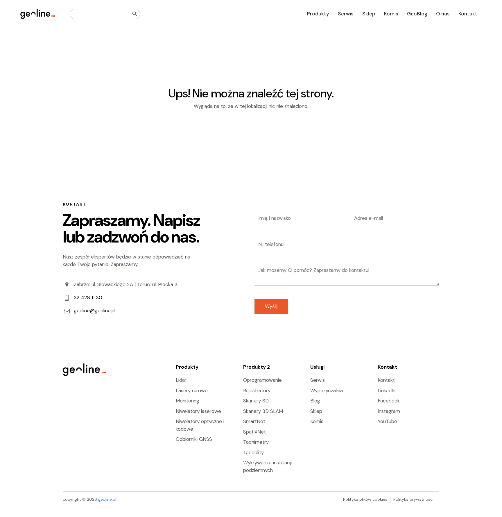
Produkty (318, 13)
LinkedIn (386, 390)
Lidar (181, 380)
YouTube (387, 421)
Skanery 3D (256, 400)
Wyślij (271, 306)
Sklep (368, 13)
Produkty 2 (256, 367)
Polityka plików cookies (365, 499)
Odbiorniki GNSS (194, 439)
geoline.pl (107, 499)
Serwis (346, 13)
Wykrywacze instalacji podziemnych (267, 466)
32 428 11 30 (88, 297)
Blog (315, 400)
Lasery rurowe (192, 390)
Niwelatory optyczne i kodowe (200, 425)
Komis (391, 13)
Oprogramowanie (262, 380)
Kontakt (467, 13)
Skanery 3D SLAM (263, 411)
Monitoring (187, 400)
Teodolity (253, 452)
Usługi (317, 367)
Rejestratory (256, 390)
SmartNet (254, 421)
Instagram (389, 411)
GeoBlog (417, 13)
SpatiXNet (254, 432)
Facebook (389, 400)
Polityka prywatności (413, 499)
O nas (443, 13)
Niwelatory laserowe (198, 411)
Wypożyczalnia (326, 390)
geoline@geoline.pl (94, 310)
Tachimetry (256, 442)
